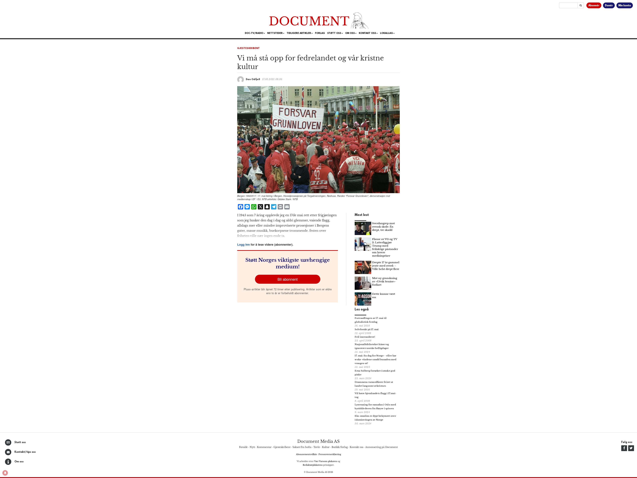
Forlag (320, 33)
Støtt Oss (334, 33)
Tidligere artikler (299, 33)
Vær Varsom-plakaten (325, 461)
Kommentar (264, 447)
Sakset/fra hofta (301, 447)
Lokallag (386, 33)
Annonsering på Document (381, 447)
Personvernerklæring (329, 454)
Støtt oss (20, 442)
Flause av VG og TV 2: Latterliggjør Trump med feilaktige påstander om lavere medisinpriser (385, 247)
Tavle (316, 447)
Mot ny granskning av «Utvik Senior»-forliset (384, 281)
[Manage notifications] (5, 473)
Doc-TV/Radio (254, 33)
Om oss (19, 461)
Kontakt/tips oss (25, 452)
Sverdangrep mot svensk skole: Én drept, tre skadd (383, 227)
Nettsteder (275, 33)
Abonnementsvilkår (307, 454)
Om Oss (350, 33)
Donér (609, 5)
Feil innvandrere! (365, 336)
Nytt (252, 447)
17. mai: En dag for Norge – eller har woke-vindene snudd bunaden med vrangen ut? (375, 359)
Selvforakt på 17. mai (367, 329)
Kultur (326, 447)
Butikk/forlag (340, 447)
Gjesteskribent (248, 48)
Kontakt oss (367, 33)
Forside (243, 447)
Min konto (624, 5)
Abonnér (593, 5)
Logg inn (243, 244)
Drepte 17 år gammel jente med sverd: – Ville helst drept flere (385, 266)
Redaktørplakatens (313, 465)
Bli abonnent (288, 279)
